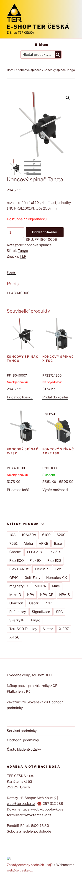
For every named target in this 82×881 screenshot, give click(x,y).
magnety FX (19, 586)
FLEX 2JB (34, 552)
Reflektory (17, 612)
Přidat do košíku (44, 232)
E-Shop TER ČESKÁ (38, 26)
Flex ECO (16, 561)
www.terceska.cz (37, 815)
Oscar (33, 603)
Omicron (16, 603)
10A (12, 535)
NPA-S (64, 595)
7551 (13, 544)
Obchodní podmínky (23, 740)
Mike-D (15, 595)
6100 (46, 535)
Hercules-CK (56, 578)
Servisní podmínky (22, 731)
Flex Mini (42, 569)
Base (58, 544)
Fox (58, 569)
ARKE (43, 544)
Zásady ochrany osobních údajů (30, 865)
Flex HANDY (19, 569)
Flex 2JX (54, 552)
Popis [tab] (11, 272)
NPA (30, 595)
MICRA (40, 586)
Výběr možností (55, 490)
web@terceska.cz (21, 804)
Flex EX (35, 561)
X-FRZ (64, 629)
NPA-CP (46, 595)
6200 (60, 535)
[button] (68, 98)
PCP (47, 603)
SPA (59, 612)
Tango (23, 251)
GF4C (14, 578)
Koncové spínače (29, 70)
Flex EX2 (54, 561)
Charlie (15, 552)
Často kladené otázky (24, 749)
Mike (56, 586)
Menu (43, 44)
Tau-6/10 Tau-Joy (23, 629)
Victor (48, 629)
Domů (11, 70)
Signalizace (41, 612)
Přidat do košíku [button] (20, 397)
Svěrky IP (16, 620)
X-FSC (14, 637)
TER (23, 256)
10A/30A (29, 535)
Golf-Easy (32, 578)
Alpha (28, 544)
